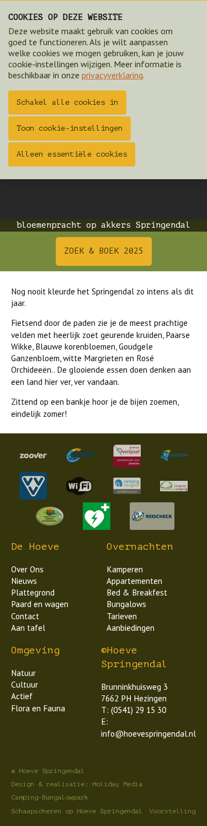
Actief (22, 696)
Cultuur (24, 684)
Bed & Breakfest (137, 592)
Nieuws (24, 581)
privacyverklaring (112, 75)
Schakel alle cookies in (67, 102)
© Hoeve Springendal (47, 771)
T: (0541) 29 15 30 (133, 710)
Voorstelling (172, 811)
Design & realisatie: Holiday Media (76, 784)
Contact (25, 616)
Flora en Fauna (38, 708)
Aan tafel (28, 628)
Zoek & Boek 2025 (104, 251)
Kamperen (125, 569)
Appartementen (134, 581)
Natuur (23, 673)
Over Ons (27, 569)
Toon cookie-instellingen (70, 128)
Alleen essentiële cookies (72, 154)
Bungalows (126, 604)
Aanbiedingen (131, 628)
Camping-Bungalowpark (49, 797)
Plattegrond (33, 592)
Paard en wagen (39, 604)
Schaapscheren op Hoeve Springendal (76, 811)
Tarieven (122, 616)
